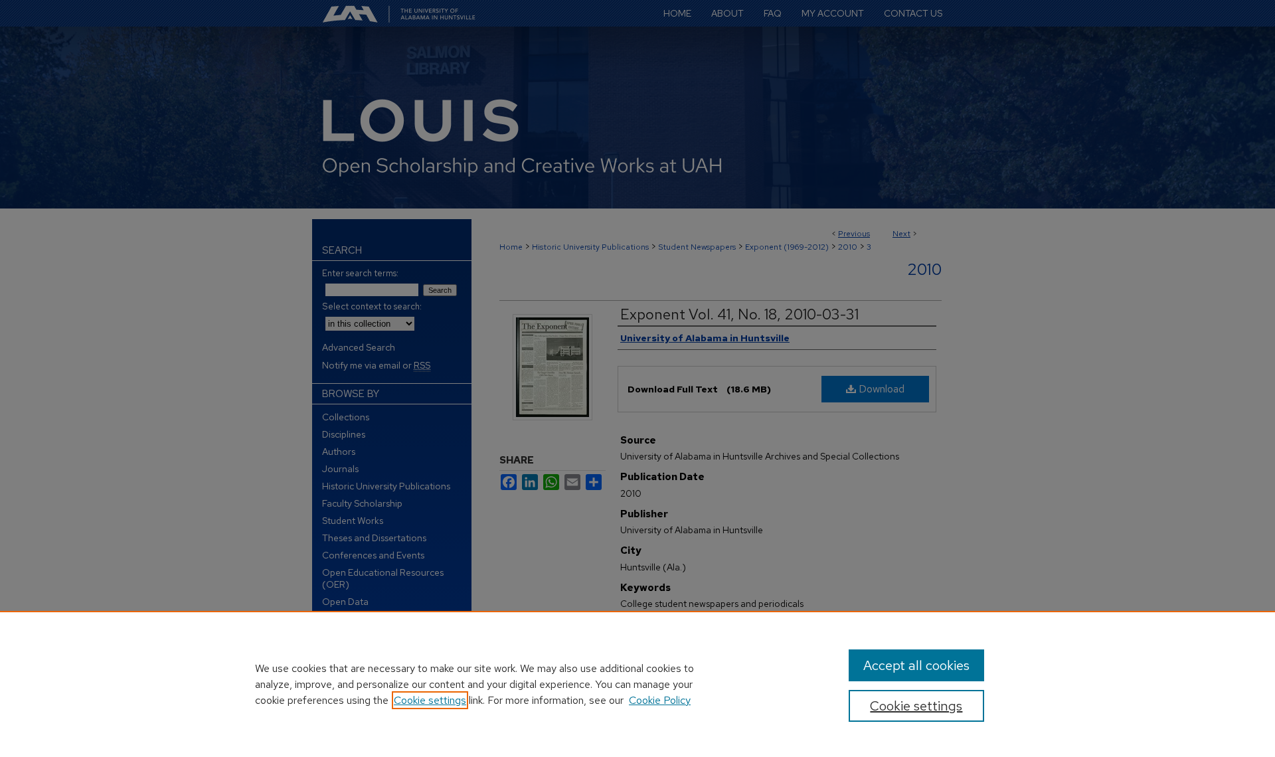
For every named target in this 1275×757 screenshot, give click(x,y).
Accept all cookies (916, 665)
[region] (637, 684)
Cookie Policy (660, 700)
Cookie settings (430, 700)
